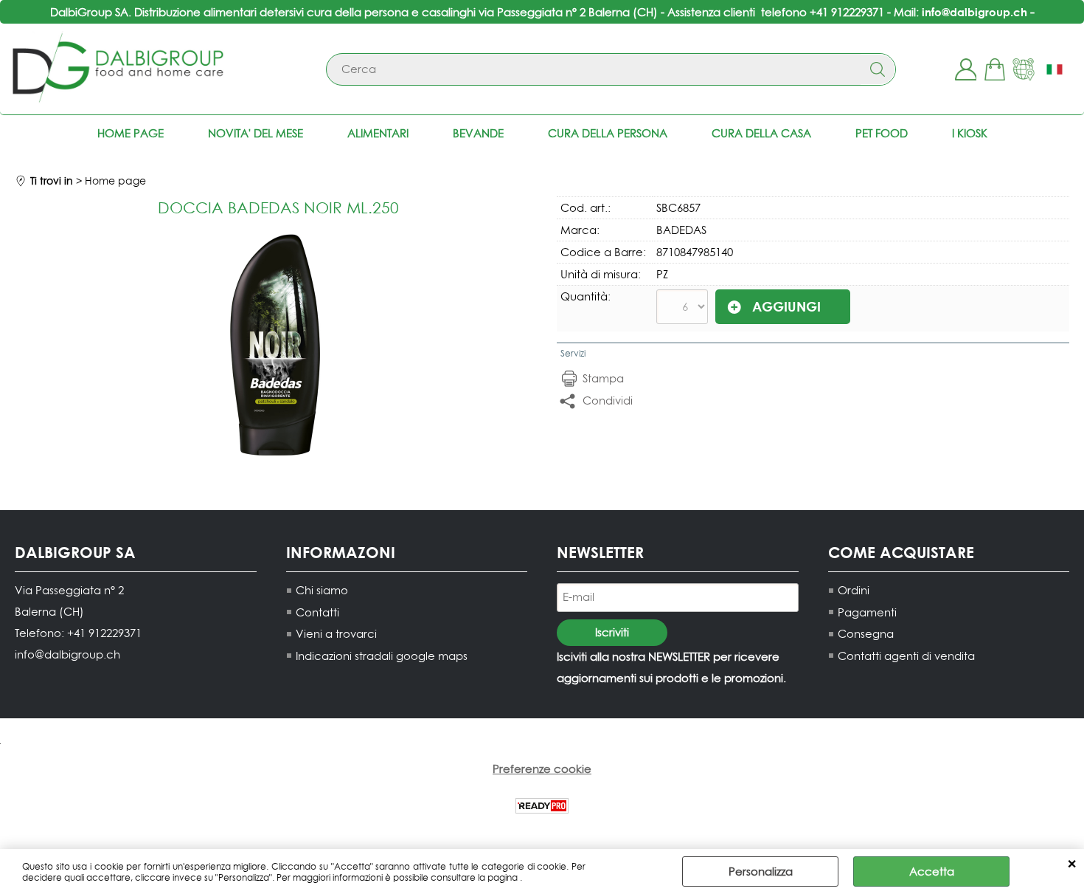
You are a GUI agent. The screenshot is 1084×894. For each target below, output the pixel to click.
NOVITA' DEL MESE (255, 133)
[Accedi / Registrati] (965, 69)
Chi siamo (322, 590)
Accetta (931, 871)
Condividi (608, 400)
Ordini (853, 590)
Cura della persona (607, 133)
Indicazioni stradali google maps (382, 656)
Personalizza (761, 871)
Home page (130, 133)
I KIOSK (969, 133)
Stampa (603, 378)
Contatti (317, 612)
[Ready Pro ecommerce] (542, 805)
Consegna (866, 634)
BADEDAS (681, 230)
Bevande (478, 133)
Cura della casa (761, 133)
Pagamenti (867, 612)
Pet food (881, 133)
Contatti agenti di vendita (906, 656)
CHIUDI (1072, 863)
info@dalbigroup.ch (974, 12)
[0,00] (994, 69)
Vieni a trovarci (336, 634)
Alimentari (378, 133)
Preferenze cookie (542, 769)
